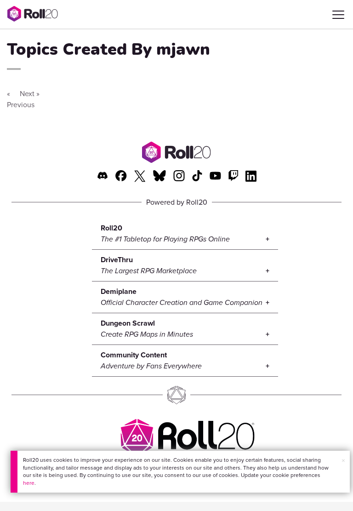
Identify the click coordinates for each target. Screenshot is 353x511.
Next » (30, 93)
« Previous (20, 99)
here (28, 483)
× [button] (343, 460)
